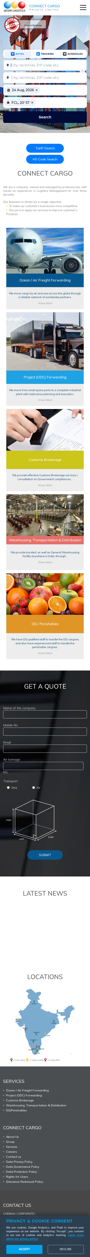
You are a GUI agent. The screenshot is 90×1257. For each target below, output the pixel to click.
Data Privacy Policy (19, 1162)
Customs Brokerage (20, 1100)
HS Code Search (45, 159)
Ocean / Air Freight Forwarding (27, 1090)
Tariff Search (45, 148)
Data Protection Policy (21, 1172)
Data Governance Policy (22, 1167)
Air (38, 788)
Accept (24, 1249)
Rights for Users (17, 1177)
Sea (14, 788)
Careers (11, 1152)
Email (7, 742)
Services (11, 1147)
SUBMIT (45, 855)
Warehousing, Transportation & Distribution (36, 1105)
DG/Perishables (16, 1110)
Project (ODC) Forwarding (24, 1095)
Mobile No (10, 725)
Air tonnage (11, 759)
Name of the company (19, 708)
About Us (12, 1137)
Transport (10, 781)
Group (10, 1142)
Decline (66, 1249)
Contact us (13, 1157)
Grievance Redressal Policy (24, 1182)
